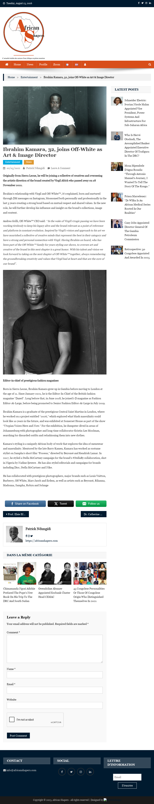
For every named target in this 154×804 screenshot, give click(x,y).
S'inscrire (127, 785)
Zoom (56, 64)
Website (11, 699)
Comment (13, 632)
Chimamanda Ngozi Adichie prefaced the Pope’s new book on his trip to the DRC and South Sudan (19, 594)
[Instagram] (29, 536)
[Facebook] (26, 536)
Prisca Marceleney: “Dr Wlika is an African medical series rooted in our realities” (137, 204)
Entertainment (12, 162)
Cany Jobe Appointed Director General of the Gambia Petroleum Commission (137, 231)
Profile (43, 64)
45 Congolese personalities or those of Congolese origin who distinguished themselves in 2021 (89, 594)
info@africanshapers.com (21, 770)
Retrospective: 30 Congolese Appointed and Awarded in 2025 (137, 253)
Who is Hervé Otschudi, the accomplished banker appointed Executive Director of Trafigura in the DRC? (137, 145)
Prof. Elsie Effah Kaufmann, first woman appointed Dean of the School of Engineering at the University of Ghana (18, 514)
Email (11, 684)
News (30, 64)
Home (17, 64)
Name (11, 668)
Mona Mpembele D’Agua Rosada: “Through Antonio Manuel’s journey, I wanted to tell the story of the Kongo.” (137, 176)
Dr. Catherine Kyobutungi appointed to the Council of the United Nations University (95, 514)
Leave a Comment (60, 168)
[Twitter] (31, 536)
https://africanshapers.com (42, 540)
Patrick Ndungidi (35, 168)
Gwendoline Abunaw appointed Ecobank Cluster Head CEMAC (54, 592)
